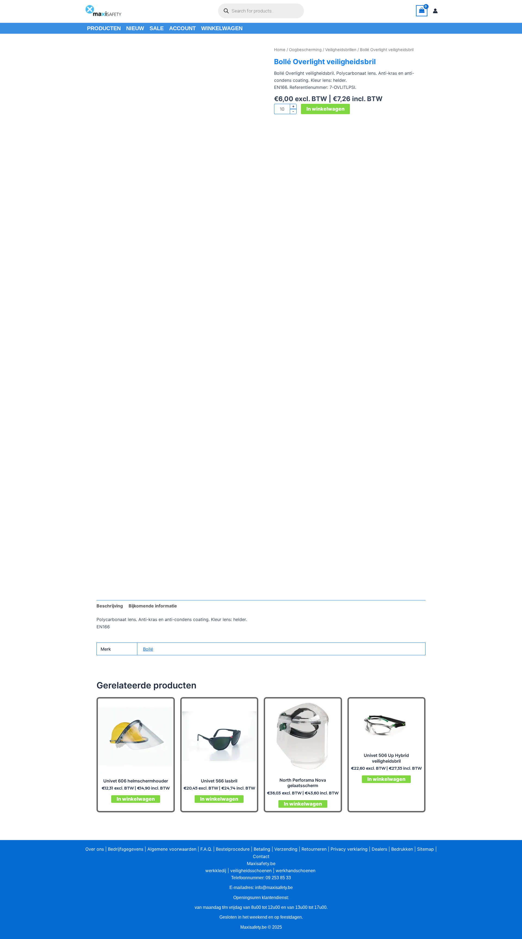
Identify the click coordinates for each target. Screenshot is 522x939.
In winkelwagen (325, 109)
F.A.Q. (206, 849)
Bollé (148, 649)
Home (279, 49)
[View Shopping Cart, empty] (421, 10)
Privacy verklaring (349, 849)
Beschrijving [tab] (110, 606)
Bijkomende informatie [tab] (153, 606)
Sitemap (425, 849)
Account (182, 28)
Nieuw (135, 28)
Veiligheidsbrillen (340, 49)
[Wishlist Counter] (313, 11)
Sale (157, 28)
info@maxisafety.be (274, 887)
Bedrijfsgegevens (125, 849)
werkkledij (215, 870)
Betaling (262, 849)
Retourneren (314, 849)
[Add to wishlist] (105, 54)
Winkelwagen (222, 28)
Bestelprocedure (233, 849)
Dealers (379, 849)
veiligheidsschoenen (251, 870)
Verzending (285, 849)
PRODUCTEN (104, 28)
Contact (261, 856)
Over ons (94, 849)
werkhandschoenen (295, 870)
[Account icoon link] (435, 10)
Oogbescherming (305, 49)
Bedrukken (402, 849)
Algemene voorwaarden (171, 849)
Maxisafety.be (261, 863)
